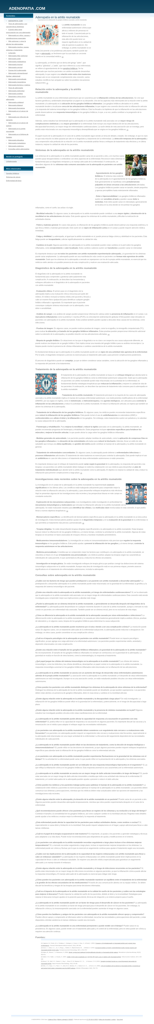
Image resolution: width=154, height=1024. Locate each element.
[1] (62, 57)
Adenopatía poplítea (15, 93)
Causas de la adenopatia (17, 70)
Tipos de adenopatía (15, 88)
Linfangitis (12, 53)
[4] (108, 335)
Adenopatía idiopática (16, 140)
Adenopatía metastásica (17, 143)
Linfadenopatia (11, 161)
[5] (81, 473)
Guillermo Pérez (52, 1019)
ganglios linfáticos (70, 68)
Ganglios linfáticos (12, 173)
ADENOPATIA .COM (15, 21)
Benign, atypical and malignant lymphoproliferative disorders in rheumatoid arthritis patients (93, 952)
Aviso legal (120, 1019)
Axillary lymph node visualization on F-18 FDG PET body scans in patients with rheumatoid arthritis (94, 957)
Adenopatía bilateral (15, 105)
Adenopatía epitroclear (16, 91)
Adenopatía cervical (15, 67)
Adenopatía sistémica (16, 146)
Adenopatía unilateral (16, 102)
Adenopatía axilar (14, 59)
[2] (47, 83)
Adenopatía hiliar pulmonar (18, 56)
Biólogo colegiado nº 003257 (65, 1019)
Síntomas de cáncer (13, 177)
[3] (127, 130)
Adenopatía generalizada (17, 79)
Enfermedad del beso (13, 181)
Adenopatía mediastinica (17, 61)
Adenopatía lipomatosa (16, 108)
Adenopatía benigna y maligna (19, 85)
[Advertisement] (110, 58)
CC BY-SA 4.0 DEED (92, 1019)
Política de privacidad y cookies (107, 1019)
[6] (83, 523)
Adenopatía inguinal (15, 64)
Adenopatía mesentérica (17, 82)
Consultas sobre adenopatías (18, 149)
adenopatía (45, 53)
